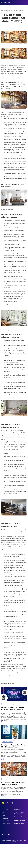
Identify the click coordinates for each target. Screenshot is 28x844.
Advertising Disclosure (19, 820)
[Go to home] (5, 2)
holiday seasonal (7, 741)
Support (3, 812)
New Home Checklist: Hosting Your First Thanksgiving (13, 783)
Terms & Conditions (6, 820)
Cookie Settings (17, 809)
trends (13, 8)
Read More (4, 721)
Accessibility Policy (6, 828)
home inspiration (5, 8)
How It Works (5, 809)
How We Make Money (19, 823)
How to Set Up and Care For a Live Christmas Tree (13, 746)
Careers (3, 815)
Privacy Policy (5, 818)
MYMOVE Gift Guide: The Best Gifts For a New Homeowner (13, 708)
